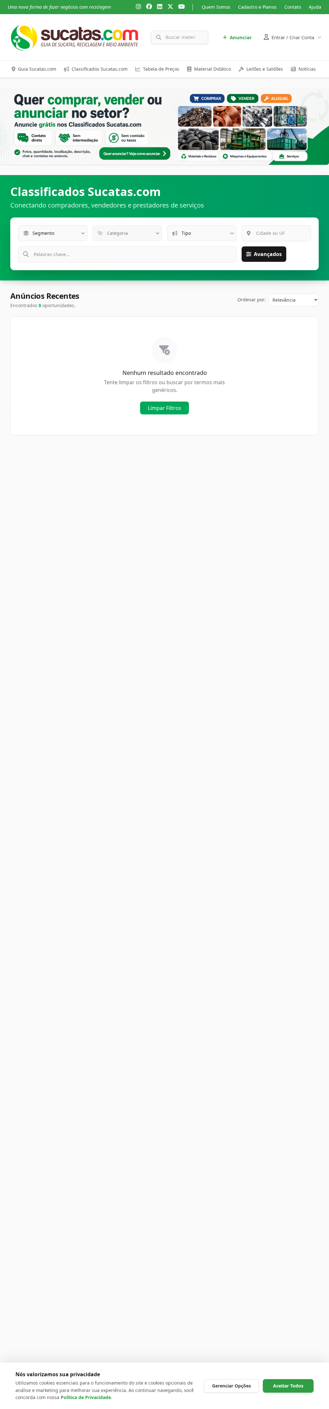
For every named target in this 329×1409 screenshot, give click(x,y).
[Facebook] (149, 7)
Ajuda (315, 7)
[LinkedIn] (159, 7)
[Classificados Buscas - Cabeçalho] (164, 126)
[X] (170, 7)
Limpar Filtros (164, 408)
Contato (292, 7)
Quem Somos (216, 7)
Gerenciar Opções (231, 1386)
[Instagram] (138, 7)
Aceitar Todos (288, 1386)
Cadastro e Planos (257, 7)
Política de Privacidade (86, 1397)
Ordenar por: (251, 300)
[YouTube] (181, 7)
